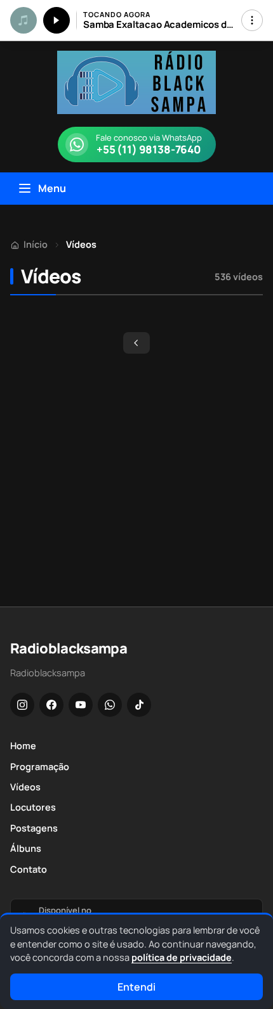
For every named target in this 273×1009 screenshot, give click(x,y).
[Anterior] (136, 343)
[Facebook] (51, 705)
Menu (52, 188)
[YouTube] (81, 705)
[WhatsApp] (110, 705)
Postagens (34, 828)
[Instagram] (22, 705)
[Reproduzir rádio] (56, 20)
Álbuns (25, 848)
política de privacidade (181, 957)
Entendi (136, 987)
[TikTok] (139, 705)
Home (23, 746)
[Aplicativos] (252, 20)
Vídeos (25, 787)
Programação (39, 767)
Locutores (33, 807)
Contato (28, 869)
